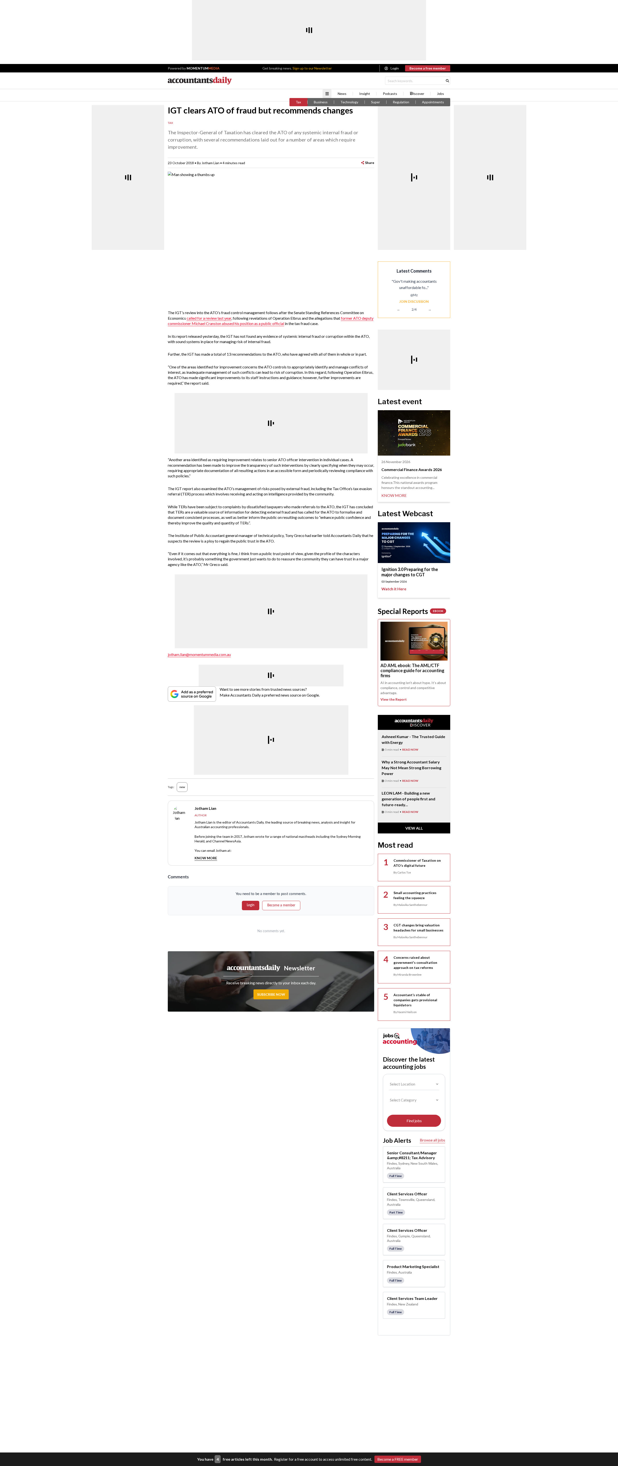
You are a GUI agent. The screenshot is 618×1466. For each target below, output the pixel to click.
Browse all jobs (432, 1140)
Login (395, 68)
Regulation (401, 102)
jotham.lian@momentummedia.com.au (199, 654)
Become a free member (427, 68)
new (182, 787)
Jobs (440, 93)
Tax (298, 102)
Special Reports (410, 611)
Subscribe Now (271, 994)
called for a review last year (209, 318)
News (342, 93)
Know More (206, 858)
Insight (364, 93)
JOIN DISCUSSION (414, 301)
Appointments (433, 102)
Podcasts (390, 93)
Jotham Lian (210, 163)
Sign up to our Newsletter (312, 68)
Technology (349, 102)
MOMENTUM (203, 68)
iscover (418, 93)
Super (375, 102)
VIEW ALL (414, 828)
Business (321, 102)
